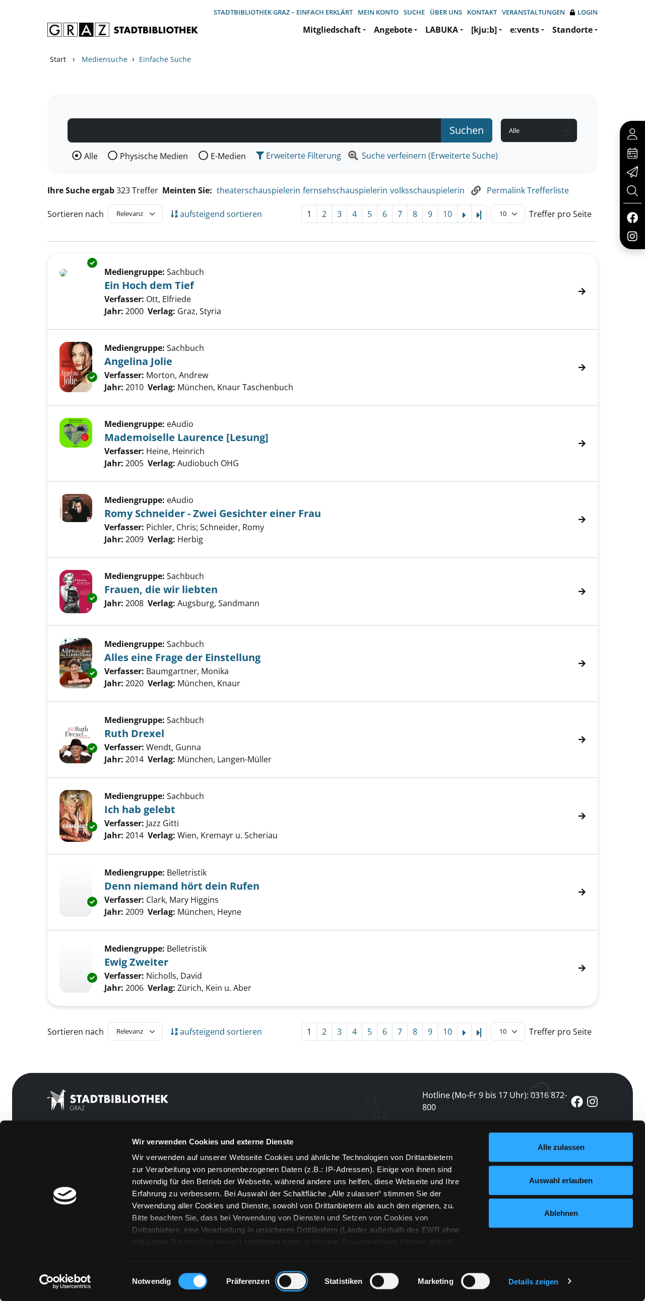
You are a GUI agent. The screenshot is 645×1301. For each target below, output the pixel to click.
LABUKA (441, 29)
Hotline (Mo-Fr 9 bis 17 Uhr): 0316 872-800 (494, 1101)
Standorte (572, 29)
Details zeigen (533, 1281)
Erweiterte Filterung (302, 155)
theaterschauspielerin (258, 190)
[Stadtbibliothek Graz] (122, 29)
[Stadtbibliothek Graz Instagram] (632, 235)
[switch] (291, 1281)
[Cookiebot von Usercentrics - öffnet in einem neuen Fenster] (65, 1281)
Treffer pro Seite (560, 214)
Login (587, 12)
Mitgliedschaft (332, 29)
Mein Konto (378, 12)
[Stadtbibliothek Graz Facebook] (632, 217)
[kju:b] (484, 29)
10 (447, 214)
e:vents (524, 29)
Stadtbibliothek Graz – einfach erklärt (283, 12)
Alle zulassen (561, 1147)
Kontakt (482, 12)
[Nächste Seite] (464, 214)
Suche (414, 12)
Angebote (393, 29)
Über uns (446, 12)
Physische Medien (154, 156)
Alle (91, 156)
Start (58, 59)
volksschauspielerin (427, 190)
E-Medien (228, 156)
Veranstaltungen (533, 12)
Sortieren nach (75, 214)
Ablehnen (561, 1213)
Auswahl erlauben (561, 1180)
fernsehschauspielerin (345, 190)
